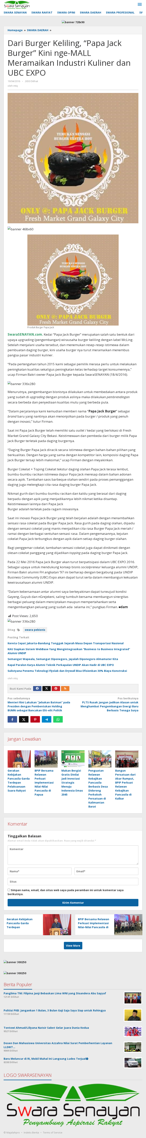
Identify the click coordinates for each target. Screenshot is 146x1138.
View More (73, 945)
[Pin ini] (35, 719)
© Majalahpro (12, 1132)
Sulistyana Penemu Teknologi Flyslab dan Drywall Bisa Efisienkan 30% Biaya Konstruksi (67, 671)
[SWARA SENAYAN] (17, 4)
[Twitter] (46, 688)
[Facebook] (37, 688)
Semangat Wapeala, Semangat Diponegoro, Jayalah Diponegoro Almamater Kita (63, 659)
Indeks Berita (31, 1132)
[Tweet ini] (24, 719)
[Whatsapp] (58, 719)
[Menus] (139, 4)
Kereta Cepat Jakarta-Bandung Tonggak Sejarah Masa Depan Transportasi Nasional (66, 643)
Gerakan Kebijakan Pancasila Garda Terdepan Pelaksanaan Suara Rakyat (20, 927)
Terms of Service (52, 1132)
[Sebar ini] (12, 719)
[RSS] (65, 688)
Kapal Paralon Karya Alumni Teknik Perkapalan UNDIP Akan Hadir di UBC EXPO (61, 665)
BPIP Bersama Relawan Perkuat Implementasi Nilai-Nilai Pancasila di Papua (44, 782)
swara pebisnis (35, 630)
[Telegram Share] (46, 719)
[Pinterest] (56, 688)
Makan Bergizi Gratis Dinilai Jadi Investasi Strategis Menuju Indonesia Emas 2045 (72, 782)
